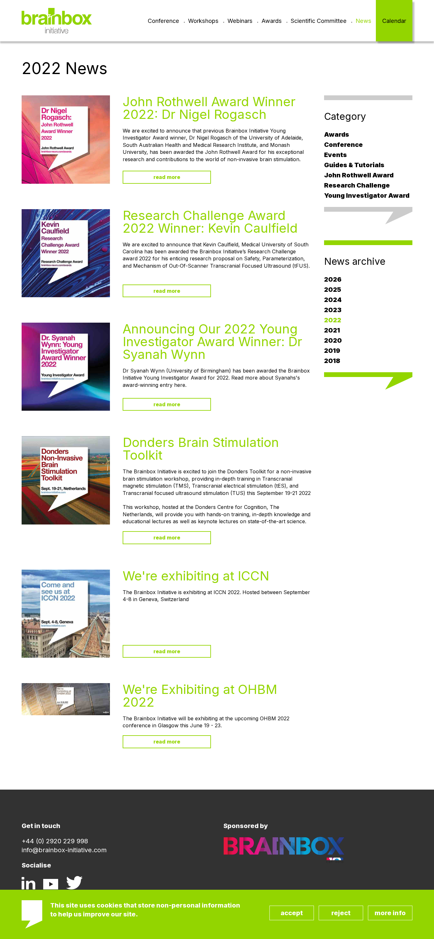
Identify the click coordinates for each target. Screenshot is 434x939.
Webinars (240, 20)
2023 (333, 310)
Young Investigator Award (367, 195)
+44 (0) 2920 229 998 (55, 841)
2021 (332, 330)
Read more (166, 177)
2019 (332, 350)
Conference (163, 20)
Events (335, 155)
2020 (333, 340)
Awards (271, 20)
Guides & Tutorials (354, 165)
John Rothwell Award (359, 175)
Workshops (203, 20)
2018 (332, 361)
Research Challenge (357, 185)
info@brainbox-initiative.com (64, 850)
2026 (333, 279)
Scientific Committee (319, 20)
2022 (332, 320)
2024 (333, 300)
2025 (332, 289)
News (363, 20)
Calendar (394, 20)
